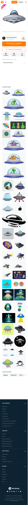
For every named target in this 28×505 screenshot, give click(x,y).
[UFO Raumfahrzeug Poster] (8, 426)
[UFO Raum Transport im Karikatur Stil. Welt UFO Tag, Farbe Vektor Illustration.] (18, 496)
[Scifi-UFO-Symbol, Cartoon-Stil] (20, 134)
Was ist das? (14, 59)
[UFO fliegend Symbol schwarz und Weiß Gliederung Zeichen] (8, 485)
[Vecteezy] (2, 2)
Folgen (23, 38)
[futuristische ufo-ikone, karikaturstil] (19, 297)
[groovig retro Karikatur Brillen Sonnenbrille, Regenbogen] (9, 368)
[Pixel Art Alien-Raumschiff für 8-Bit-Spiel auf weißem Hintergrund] (8, 237)
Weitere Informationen (8, 62)
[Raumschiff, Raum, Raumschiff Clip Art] (8, 225)
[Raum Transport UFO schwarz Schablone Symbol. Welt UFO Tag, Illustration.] (8, 449)
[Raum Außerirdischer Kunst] (18, 437)
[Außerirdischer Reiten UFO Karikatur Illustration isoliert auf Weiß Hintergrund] (13, 200)
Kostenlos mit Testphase (14, 43)
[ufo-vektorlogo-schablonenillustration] (7, 495)
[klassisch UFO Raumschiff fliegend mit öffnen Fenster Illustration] (19, 225)
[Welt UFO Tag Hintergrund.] (8, 379)
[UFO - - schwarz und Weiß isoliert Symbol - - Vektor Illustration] (8, 473)
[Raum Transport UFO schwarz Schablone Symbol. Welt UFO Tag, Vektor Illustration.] (8, 461)
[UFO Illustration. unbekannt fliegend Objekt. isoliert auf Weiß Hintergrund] (9, 135)
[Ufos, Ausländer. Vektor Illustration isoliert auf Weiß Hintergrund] (8, 297)
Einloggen (21, 2)
